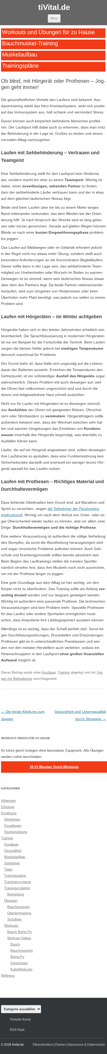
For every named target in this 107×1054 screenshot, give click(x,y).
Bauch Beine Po (19, 932)
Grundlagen (12, 826)
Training (64, 672)
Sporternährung (15, 832)
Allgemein (8, 801)
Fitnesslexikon (43, 1044)
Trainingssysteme (17, 882)
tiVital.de (54, 7)
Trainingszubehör (17, 888)
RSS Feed (17, 1030)
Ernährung (8, 813)
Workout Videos (19, 938)
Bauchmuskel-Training (30, 43)
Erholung (7, 807)
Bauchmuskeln (18, 907)
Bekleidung (15, 894)
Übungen (10, 901)
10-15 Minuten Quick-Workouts (54, 767)
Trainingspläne (20, 65)
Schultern (14, 919)
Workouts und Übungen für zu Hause (48, 32)
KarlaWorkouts (21, 969)
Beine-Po (17, 957)
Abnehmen (12, 819)
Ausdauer (49, 672)
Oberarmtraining (19, 913)
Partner (60, 1044)
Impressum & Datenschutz (86, 1044)
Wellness (8, 976)
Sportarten (12, 863)
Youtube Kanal (20, 1019)
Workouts (11, 926)
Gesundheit (12, 851)
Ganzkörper (19, 963)
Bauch (15, 944)
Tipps (8, 869)
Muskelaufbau (19, 54)
